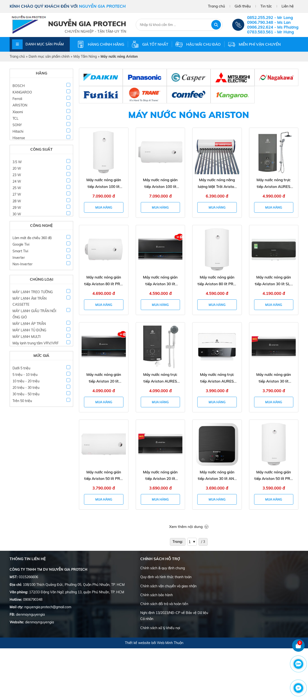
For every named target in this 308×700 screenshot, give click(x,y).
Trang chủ (216, 6)
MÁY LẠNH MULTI (27, 337)
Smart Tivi (20, 251)
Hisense (19, 138)
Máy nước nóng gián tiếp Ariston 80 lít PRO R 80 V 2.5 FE (217, 281)
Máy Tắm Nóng (85, 56)
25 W (17, 188)
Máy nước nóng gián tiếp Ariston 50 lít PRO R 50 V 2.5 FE (273, 476)
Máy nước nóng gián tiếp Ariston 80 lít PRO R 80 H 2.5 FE (103, 281)
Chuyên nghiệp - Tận (85, 31)
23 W (17, 175)
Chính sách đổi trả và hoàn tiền (164, 604)
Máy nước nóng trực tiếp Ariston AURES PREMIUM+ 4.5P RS (274, 184)
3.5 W (17, 162)
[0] (298, 651)
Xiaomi (18, 112)
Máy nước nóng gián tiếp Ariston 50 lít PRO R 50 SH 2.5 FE (103, 476)
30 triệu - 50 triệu (26, 394)
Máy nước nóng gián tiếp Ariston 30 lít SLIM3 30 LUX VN (273, 378)
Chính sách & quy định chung (162, 568)
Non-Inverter (22, 264)
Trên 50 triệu (22, 401)
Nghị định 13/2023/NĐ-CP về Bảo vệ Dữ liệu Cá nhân (174, 616)
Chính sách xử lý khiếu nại (160, 628)
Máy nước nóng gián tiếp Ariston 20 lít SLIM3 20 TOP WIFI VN (103, 378)
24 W (17, 181)
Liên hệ (288, 6)
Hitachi (18, 131)
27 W (17, 194)
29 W (17, 207)
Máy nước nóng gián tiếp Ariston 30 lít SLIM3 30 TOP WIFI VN (160, 281)
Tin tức (266, 6)
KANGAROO (22, 92)
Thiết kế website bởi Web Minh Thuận (154, 643)
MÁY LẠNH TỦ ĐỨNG (29, 330)
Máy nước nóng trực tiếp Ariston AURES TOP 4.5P (160, 378)
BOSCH (19, 86)
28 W (17, 201)
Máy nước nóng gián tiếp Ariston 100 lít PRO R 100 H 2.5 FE (160, 184)
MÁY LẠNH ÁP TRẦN (29, 324)
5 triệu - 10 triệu (25, 374)
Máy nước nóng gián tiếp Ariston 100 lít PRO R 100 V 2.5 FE (103, 184)
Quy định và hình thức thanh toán (166, 577)
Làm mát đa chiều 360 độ (32, 238)
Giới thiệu (243, 6)
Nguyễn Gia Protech (87, 23)
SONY (17, 125)
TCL (16, 118)
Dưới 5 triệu (21, 368)
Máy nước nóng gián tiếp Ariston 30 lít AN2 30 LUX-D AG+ (217, 476)
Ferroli (17, 99)
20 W (17, 168)
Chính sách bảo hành (156, 595)
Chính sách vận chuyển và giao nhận (168, 586)
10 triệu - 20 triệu (26, 381)
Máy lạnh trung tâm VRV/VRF (36, 343)
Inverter (19, 257)
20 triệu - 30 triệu (26, 387)
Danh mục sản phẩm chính (49, 56)
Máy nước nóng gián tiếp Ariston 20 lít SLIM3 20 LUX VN (160, 476)
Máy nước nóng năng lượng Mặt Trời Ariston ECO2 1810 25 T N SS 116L (217, 184)
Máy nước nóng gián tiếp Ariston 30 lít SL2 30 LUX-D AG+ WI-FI (273, 281)
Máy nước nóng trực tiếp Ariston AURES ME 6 (217, 378)
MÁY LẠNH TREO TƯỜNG (33, 292)
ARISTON (20, 105)
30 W (17, 214)
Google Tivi (21, 244)
